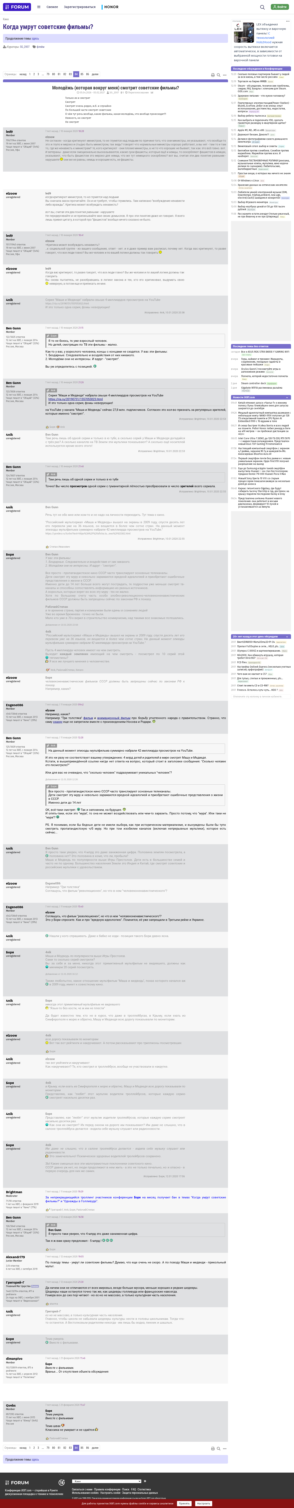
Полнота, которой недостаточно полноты (264, 376)
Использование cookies (85, 1493)
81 (59, 74)
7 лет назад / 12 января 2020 (64, 1217)
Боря (52, 427)
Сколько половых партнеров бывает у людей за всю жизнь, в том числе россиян (263, 75)
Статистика (144, 1489)
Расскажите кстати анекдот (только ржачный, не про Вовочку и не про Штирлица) (263, 215)
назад (23, 74)
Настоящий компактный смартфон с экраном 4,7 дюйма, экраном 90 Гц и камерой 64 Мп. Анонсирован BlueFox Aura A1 (263, 451)
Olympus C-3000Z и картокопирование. (259, 650)
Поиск (125, 1489)
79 (48, 74)
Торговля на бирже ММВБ (252, 81)
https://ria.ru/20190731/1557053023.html (67, 303)
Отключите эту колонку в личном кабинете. (257, 696)
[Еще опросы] (151, 92)
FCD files (242, 662)
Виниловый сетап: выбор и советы (257, 146)
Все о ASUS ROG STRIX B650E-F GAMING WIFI (265, 351)
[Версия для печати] (213, 75)
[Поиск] (262, 7)
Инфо (222, 131)
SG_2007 (25, 47)
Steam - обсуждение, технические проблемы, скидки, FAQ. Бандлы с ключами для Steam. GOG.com (264, 88)
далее (95, 74)
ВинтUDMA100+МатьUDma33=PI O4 (256, 642)
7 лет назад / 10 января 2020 (64, 131)
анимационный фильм (113, 718)
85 (82, 74)
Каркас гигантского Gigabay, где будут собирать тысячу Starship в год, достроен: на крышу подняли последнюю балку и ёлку (263, 491)
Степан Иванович (60, 546)
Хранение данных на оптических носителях (262, 185)
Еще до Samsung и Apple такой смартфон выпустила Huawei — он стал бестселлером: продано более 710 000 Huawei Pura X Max (263, 471)
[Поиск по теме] (218, 75)
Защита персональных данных (140, 1493)
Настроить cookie (110, 1493)
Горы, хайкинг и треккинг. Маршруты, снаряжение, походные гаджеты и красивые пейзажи (262, 362)
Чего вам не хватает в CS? (252, 674)
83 (70, 74)
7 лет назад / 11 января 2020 (64, 704)
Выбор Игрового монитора (253, 202)
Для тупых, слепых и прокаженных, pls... (260, 678)
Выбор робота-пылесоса (252, 115)
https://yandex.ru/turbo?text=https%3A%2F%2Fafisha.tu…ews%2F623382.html (88, 533)
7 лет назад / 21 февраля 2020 (204, 1339)
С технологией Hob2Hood (265, 37)
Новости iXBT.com (244, 397)
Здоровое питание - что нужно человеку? (261, 95)
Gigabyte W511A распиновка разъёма (261, 387)
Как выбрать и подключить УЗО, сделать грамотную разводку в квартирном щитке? (262, 121)
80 (53, 74)
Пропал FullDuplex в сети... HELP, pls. (258, 646)
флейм (40, 47)
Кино (6, 19)
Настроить (203, 1503)
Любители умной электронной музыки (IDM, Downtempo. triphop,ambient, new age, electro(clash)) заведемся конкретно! (262, 195)
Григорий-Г (57, 1209)
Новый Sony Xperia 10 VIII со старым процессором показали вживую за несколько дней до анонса (264, 481)
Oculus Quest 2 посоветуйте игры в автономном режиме (261, 370)
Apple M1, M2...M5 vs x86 (251, 130)
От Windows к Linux (248, 180)
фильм (88, 718)
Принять (184, 1503)
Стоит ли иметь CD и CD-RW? (253, 685)
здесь (35, 38)
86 (87, 74)
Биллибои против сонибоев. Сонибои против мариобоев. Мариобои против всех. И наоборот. (263, 153)
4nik (62, 427)
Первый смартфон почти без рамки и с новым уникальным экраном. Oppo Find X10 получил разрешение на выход (264, 461)
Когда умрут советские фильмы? (48, 26)
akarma (54, 1303)
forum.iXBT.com (147, 1498)
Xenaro (79, 670)
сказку (57, 722)
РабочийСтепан (65, 670)
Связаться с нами (82, 1489)
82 (64, 74)
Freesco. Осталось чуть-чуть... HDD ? (257, 690)
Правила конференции (107, 1489)
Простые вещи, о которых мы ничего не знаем (264, 173)
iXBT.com (78, 1498)
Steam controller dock (253, 383)
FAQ (133, 1489)
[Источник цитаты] (120, 197)
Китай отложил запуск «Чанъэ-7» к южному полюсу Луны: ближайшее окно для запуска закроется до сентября (263, 405)
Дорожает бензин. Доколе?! (253, 134)
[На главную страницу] (17, 7)
